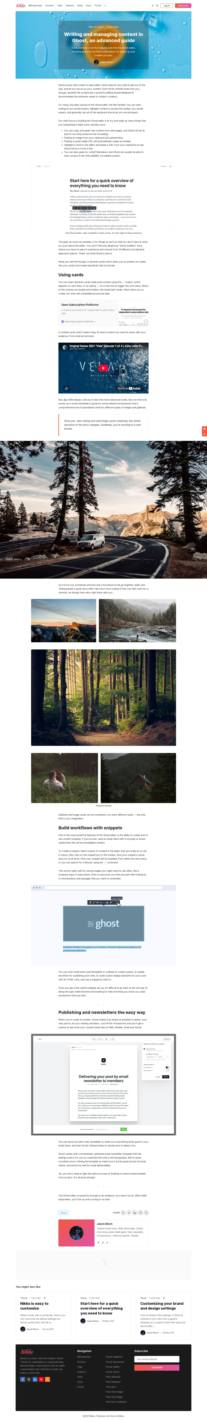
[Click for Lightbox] (103, 196)
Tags (59, 5)
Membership (35, 5)
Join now (157, 1367)
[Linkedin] (35, 1379)
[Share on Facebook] (129, 1212)
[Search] (157, 5)
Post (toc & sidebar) (116, 1401)
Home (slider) (113, 1366)
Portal (98, 5)
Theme (23, 1298)
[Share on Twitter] (123, 1212)
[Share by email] (140, 1212)
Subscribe (183, 5)
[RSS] (47, 1379)
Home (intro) (113, 1371)
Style (80, 5)
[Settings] (204, 428)
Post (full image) (114, 1391)
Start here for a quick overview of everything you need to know (101, 1308)
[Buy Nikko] (204, 433)
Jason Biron (105, 1224)
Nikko (92, 1416)
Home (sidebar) (114, 1356)
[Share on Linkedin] (135, 1212)
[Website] (107, 1242)
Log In (167, 5)
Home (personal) (115, 1361)
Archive (49, 5)
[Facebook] (102, 1242)
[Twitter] (98, 1242)
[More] (105, 5)
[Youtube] (41, 1379)
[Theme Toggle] (152, 5)
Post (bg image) (114, 1396)
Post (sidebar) (113, 1381)
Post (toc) (111, 1386)
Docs (88, 5)
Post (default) (113, 1376)
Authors (70, 5)
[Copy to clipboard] (146, 1212)
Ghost (63, 1213)
